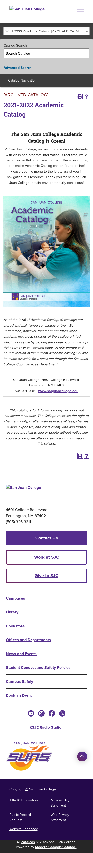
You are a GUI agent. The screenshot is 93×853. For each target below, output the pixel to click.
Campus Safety (19, 681)
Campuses (15, 598)
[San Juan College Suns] (29, 756)
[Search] (84, 53)
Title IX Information (23, 800)
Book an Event (19, 695)
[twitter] (62, 713)
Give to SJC (46, 575)
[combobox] (46, 31)
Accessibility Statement (60, 803)
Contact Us (46, 538)
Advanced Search (17, 67)
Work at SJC (46, 557)
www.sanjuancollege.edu (58, 391)
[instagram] (41, 713)
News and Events (21, 654)
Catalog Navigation (22, 80)
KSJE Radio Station (46, 727)
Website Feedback (23, 829)
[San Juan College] (36, 12)
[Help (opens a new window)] (86, 96)
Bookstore (15, 626)
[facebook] (52, 713)
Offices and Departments (28, 640)
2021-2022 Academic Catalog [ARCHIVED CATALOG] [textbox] (45, 31)
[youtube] (31, 713)
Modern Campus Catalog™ (56, 847)
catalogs (28, 842)
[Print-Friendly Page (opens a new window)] (80, 96)
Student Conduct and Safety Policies (38, 667)
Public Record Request (20, 817)
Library (12, 612)
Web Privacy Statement (60, 817)
